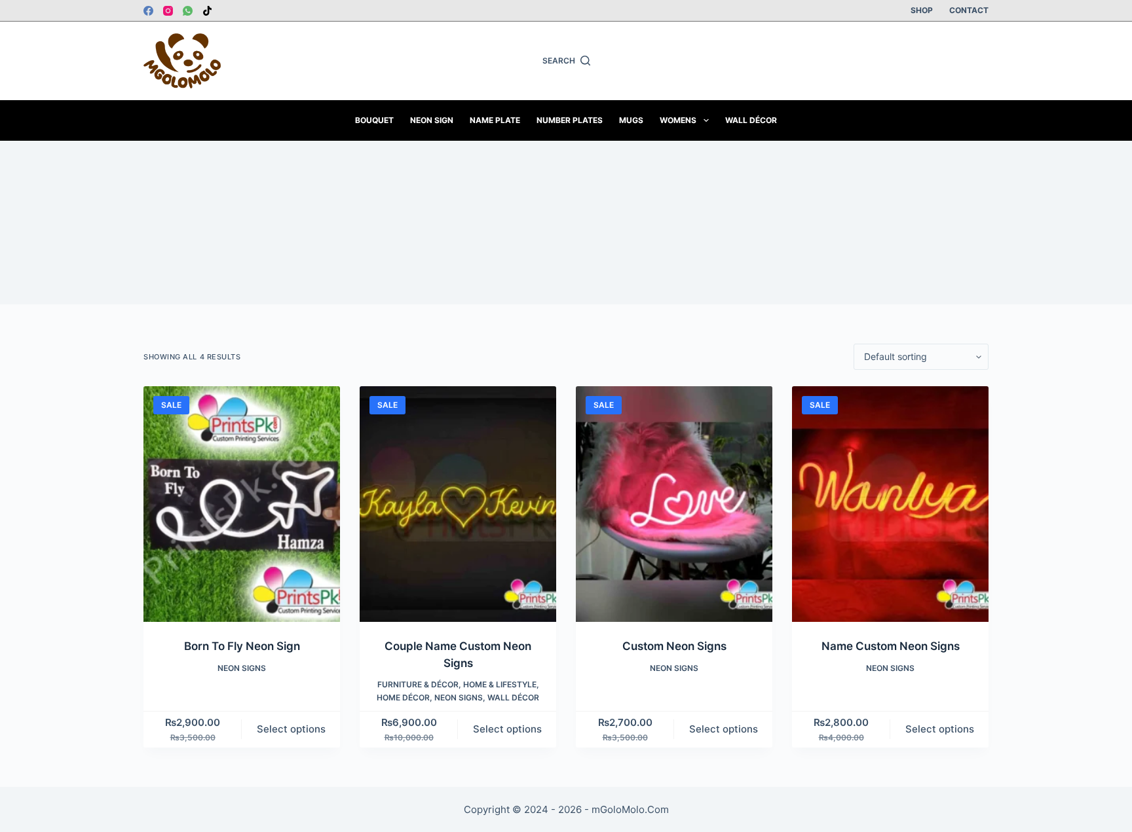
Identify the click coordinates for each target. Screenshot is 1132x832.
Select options (291, 729)
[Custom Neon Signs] (674, 504)
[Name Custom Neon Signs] (890, 504)
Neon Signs (241, 668)
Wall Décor (751, 120)
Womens (678, 120)
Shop (922, 10)
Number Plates (570, 120)
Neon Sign (431, 120)
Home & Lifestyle (500, 684)
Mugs (631, 120)
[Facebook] (148, 11)
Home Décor (403, 697)
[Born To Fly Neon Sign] (241, 504)
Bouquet (374, 120)
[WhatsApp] (188, 11)
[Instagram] (168, 11)
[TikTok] (207, 11)
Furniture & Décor (418, 684)
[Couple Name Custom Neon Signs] (458, 504)
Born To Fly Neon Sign (242, 646)
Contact (969, 10)
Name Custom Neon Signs (890, 646)
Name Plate (495, 120)
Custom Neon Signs (674, 646)
